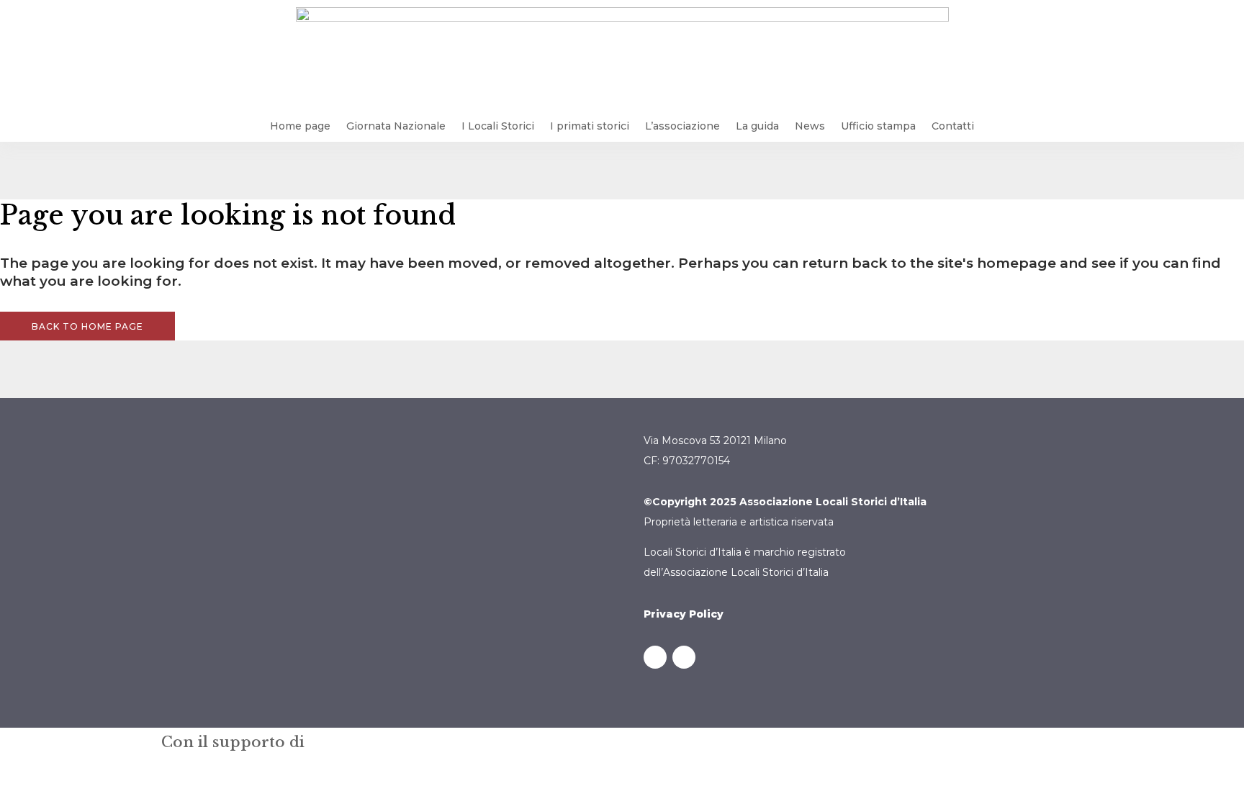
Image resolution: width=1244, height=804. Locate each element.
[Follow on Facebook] (655, 657)
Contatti (953, 125)
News (810, 125)
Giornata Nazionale (396, 125)
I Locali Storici (497, 125)
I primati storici (589, 125)
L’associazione (682, 125)
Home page (300, 125)
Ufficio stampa (878, 125)
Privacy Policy (684, 613)
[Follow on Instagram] (683, 657)
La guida (757, 125)
